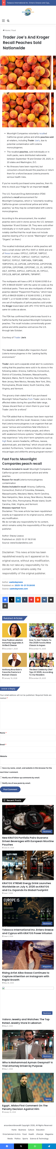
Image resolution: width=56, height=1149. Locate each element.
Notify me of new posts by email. (16, 783)
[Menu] (3, 20)
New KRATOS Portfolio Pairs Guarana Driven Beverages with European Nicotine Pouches (28, 841)
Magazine (49, 1134)
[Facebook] (5, 599)
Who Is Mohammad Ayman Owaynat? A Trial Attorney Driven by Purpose (27, 1064)
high (4, 441)
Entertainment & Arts (12, 1134)
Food (14, 30)
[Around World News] (28, 12)
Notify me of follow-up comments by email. (21, 777)
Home (7, 30)
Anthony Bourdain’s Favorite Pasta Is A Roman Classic (12, 672)
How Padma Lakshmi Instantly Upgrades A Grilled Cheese (12, 643)
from (30, 399)
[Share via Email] (51, 599)
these (7, 253)
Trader (17, 337)
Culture (31, 1130)
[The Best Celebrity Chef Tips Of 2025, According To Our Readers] (41, 660)
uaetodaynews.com (19, 588)
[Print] (5, 606)
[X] (11, 599)
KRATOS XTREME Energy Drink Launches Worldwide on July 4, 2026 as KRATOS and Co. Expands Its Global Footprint (26, 886)
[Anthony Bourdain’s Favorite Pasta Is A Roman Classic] (14, 660)
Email (3, 744)
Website (3, 756)
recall (41, 133)
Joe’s (37, 140)
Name (3, 733)
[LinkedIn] (18, 599)
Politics (18, 1138)
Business (22, 1130)
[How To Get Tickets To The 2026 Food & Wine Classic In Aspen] (41, 630)
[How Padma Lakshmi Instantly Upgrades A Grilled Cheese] (14, 630)
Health (31, 1134)
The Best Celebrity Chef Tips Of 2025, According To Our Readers (41, 672)
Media (10, 1138)
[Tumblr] (24, 599)
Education (40, 1130)
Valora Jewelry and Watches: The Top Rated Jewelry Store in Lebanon (25, 1021)
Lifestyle (39, 1134)
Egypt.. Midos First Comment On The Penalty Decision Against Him (25, 1107)
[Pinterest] (31, 599)
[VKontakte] (44, 599)
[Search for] (8, 20)
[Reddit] (38, 599)
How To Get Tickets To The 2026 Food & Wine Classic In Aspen (40, 643)
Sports (25, 1138)
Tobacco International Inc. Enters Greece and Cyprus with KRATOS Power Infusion (27, 931)
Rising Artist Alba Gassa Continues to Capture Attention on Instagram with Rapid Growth (25, 976)
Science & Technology (39, 1138)
